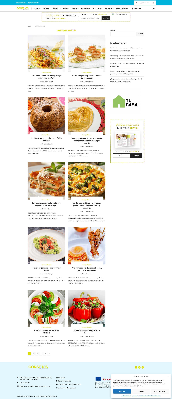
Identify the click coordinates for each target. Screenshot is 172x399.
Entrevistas (136, 8)
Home (29, 26)
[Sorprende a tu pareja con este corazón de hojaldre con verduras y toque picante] (86, 116)
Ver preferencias (160, 391)
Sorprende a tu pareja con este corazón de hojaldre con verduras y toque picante (86, 140)
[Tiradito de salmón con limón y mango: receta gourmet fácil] (46, 53)
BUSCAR (106, 18)
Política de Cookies (126, 395)
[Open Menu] (153, 8)
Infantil (56, 8)
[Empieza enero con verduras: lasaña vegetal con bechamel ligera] (46, 181)
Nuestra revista (33, 3)
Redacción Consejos (47, 81)
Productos (97, 8)
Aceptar (122, 391)
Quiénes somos (21, 3)
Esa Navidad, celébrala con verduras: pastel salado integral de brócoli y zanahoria (86, 205)
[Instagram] (143, 367)
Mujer (65, 8)
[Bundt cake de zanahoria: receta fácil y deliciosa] (46, 116)
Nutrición (85, 8)
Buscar (112, 30)
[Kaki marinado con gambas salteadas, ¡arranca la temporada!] (86, 245)
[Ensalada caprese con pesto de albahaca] (46, 308)
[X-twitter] (139, 367)
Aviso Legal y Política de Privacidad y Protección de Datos (146, 395)
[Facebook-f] (136, 367)
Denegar (141, 391)
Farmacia (108, 8)
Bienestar (35, 8)
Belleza (46, 8)
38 (45, 353)
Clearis (54, 396)
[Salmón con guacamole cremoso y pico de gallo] (46, 245)
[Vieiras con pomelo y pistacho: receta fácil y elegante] (86, 53)
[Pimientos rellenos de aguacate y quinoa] (86, 308)
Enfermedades (122, 8)
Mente (74, 8)
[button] (168, 376)
